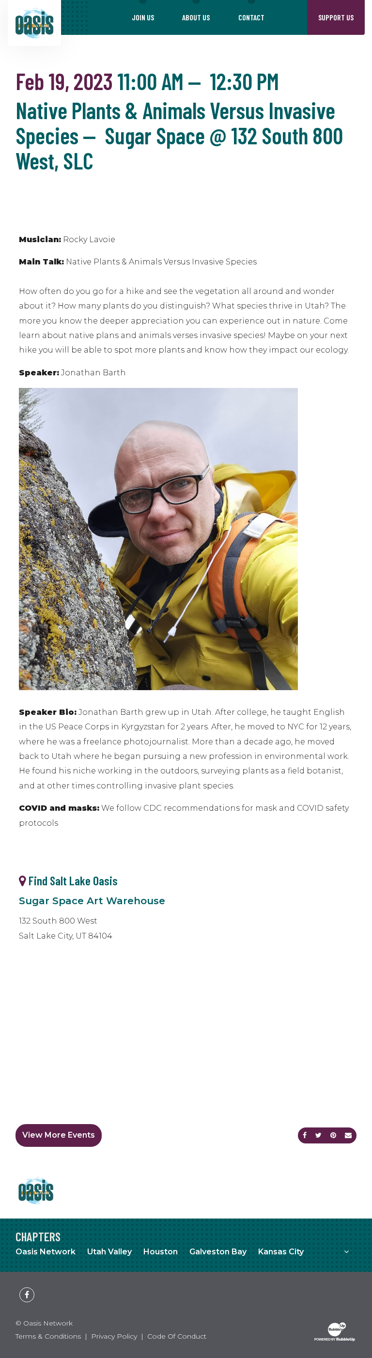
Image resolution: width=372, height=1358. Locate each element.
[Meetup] (15, 1287)
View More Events (58, 1135)
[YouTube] (38, 1287)
